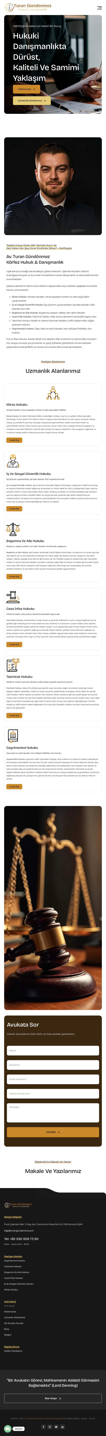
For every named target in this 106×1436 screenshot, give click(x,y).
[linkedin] (62, 1426)
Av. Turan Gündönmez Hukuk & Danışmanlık (43, 1418)
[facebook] (43, 1426)
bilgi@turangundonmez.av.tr (19, 1230)
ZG (94, 1418)
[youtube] (56, 1426)
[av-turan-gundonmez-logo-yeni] (27, 3)
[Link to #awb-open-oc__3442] (99, 7)
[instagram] (49, 1426)
